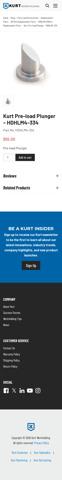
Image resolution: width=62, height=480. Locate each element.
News (6, 325)
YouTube (30, 390)
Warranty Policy (11, 354)
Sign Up (31, 265)
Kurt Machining (19, 460)
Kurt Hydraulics (42, 452)
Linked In (22, 390)
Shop (13, 17)
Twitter (14, 390)
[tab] (31, 176)
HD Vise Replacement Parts (23, 21)
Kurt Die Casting (42, 460)
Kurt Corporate (20, 452)
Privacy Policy (41, 443)
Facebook (6, 390)
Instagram (38, 390)
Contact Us (9, 348)
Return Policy (10, 366)
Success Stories (11, 312)
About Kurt (9, 306)
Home (5, 17)
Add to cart (25, 157)
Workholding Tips (12, 319)
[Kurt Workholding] (21, 6)
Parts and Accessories (27, 17)
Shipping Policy (11, 360)
